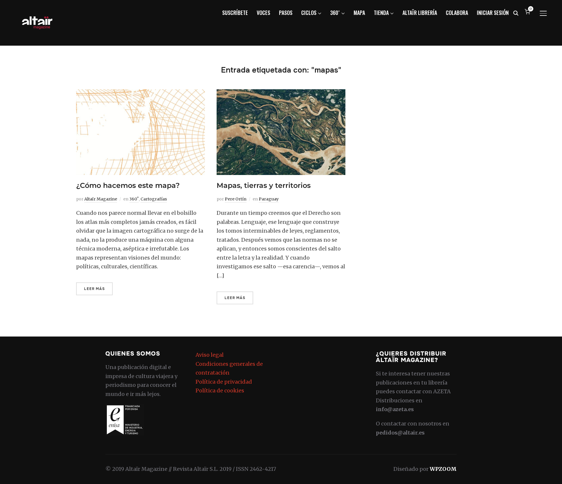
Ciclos (308, 12)
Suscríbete (235, 12)
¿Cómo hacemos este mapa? (128, 185)
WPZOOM (443, 469)
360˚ (335, 12)
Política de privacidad (224, 381)
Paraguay (269, 199)
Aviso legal (210, 354)
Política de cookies (220, 390)
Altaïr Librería (419, 12)
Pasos (285, 12)
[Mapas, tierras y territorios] (281, 93)
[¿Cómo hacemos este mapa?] (140, 93)
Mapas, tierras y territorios (264, 185)
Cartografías (153, 199)
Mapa (359, 12)
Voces (263, 12)
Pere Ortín (235, 199)
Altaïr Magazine (100, 199)
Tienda (381, 12)
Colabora (457, 12)
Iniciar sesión (493, 12)
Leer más (94, 288)
